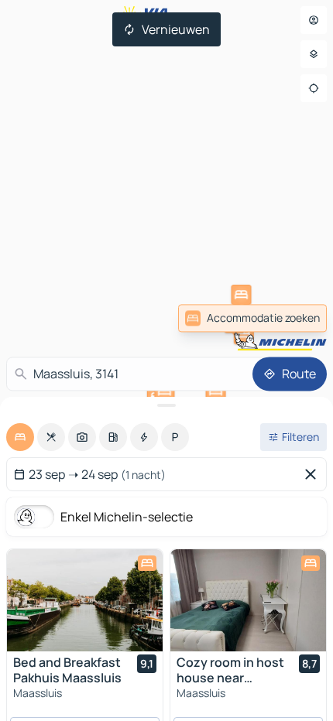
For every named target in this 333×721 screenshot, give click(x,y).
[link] (252, 318)
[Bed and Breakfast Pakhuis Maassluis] (85, 600)
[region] (85, 600)
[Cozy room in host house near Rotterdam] (248, 600)
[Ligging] (313, 88)
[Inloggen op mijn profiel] (313, 20)
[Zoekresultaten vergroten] (166, 405)
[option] (20, 437)
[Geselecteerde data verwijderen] (313, 474)
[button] (241, 295)
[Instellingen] (313, 54)
